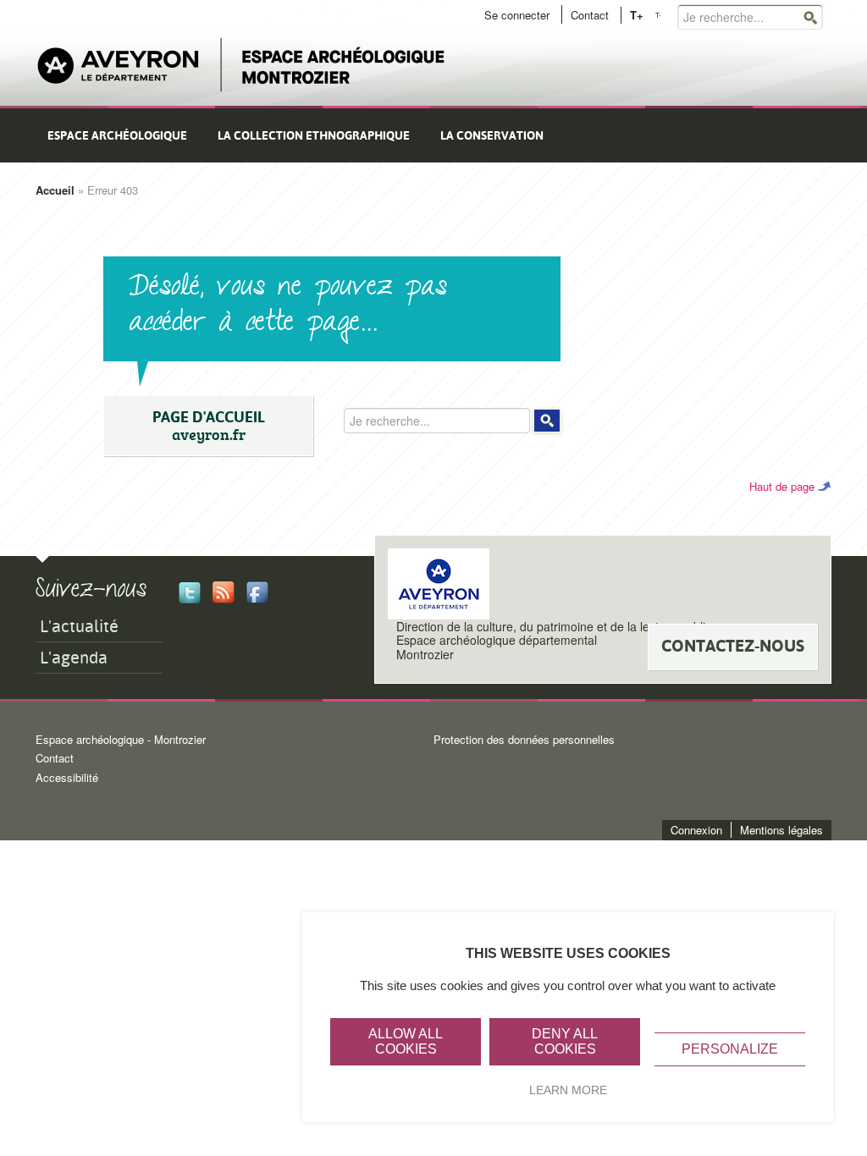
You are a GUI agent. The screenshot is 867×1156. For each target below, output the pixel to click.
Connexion (696, 830)
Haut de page (782, 486)
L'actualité (79, 626)
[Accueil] (241, 66)
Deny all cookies (565, 1041)
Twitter (190, 592)
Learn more (568, 1090)
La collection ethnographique (314, 135)
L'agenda (74, 657)
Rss (224, 592)
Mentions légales (781, 830)
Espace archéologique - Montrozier (121, 739)
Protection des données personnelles (524, 739)
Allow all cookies (405, 1041)
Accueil (55, 190)
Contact (590, 15)
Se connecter (516, 15)
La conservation (492, 135)
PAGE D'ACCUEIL (208, 426)
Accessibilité (67, 777)
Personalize (730, 1049)
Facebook (257, 592)
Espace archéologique (117, 135)
